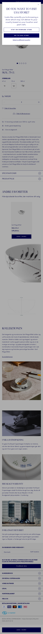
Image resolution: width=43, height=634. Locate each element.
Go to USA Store (21, 35)
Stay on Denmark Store (21, 29)
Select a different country (21, 40)
